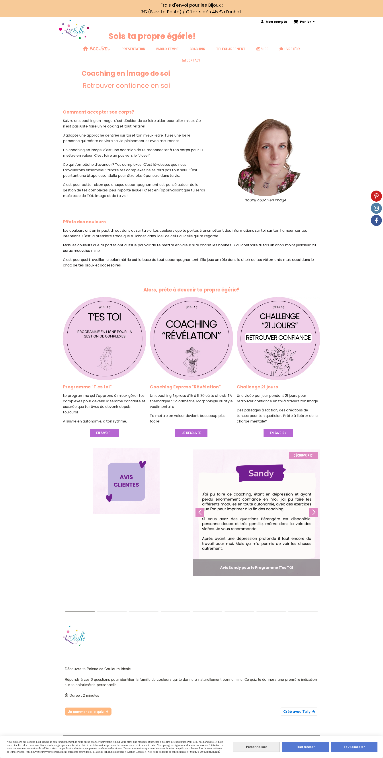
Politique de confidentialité (204, 751)
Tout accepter (354, 746)
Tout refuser (305, 746)
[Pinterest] (376, 196)
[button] (313, 512)
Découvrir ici (303, 455)
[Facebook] (376, 220)
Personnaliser (256, 746)
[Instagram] (376, 208)
